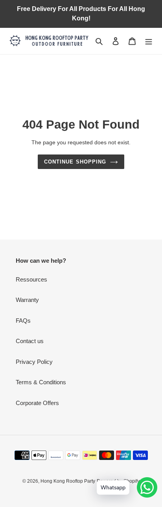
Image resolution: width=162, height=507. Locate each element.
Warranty (27, 299)
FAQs (23, 320)
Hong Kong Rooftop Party (67, 481)
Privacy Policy (34, 361)
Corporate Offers (37, 403)
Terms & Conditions (41, 382)
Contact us (30, 341)
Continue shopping (75, 162)
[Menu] (148, 41)
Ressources (31, 279)
